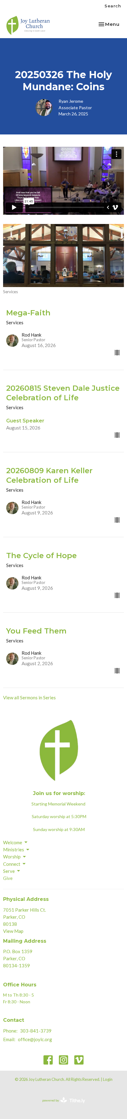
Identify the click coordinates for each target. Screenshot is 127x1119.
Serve (9, 871)
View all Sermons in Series (29, 697)
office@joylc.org (35, 1039)
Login (108, 1079)
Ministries (13, 849)
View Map (13, 931)
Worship (12, 856)
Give (8, 878)
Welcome (12, 842)
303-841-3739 (35, 1030)
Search (112, 5)
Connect (11, 864)
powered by (60, 1105)
